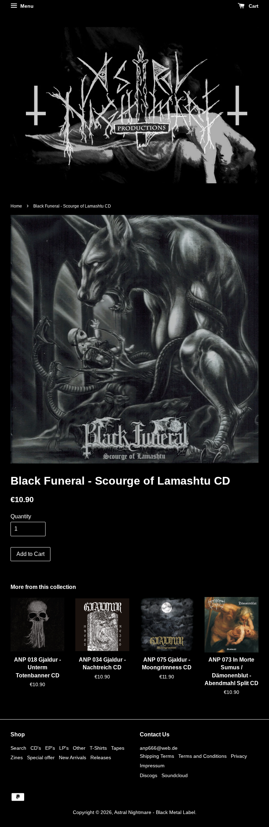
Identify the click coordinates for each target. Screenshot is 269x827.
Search (18, 748)
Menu (26, 6)
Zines (17, 757)
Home (16, 206)
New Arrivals (72, 757)
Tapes (117, 748)
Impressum (152, 765)
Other (79, 748)
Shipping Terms (157, 756)
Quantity (21, 516)
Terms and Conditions (202, 756)
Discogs (148, 775)
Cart (252, 6)
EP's (50, 748)
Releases (100, 757)
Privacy (239, 756)
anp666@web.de (159, 748)
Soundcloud (174, 775)
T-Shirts (98, 748)
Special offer (41, 757)
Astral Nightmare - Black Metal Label (154, 812)
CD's (35, 748)
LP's (64, 748)
